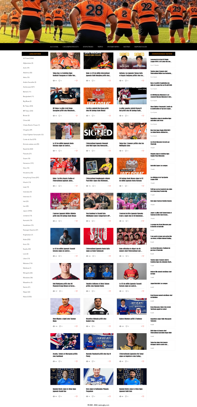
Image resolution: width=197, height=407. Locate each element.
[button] (70, 46)
